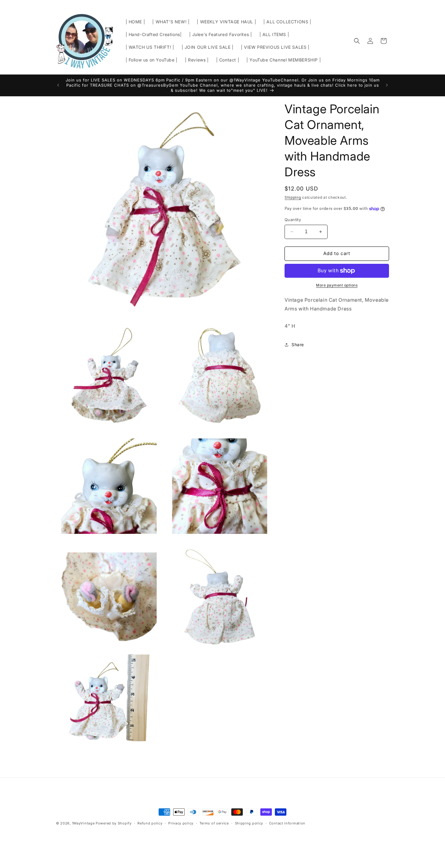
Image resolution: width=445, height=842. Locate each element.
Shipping (293, 197)
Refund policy (149, 823)
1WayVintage (83, 823)
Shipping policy (249, 823)
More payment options (337, 285)
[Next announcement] (387, 85)
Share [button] (298, 344)
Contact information (287, 823)
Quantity (293, 219)
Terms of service (214, 823)
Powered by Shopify (114, 823)
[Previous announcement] (58, 85)
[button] (357, 41)
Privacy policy (180, 823)
